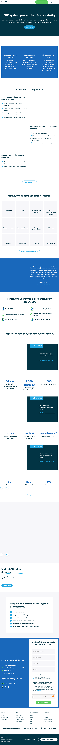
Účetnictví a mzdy (19, 719)
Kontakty (46, 717)
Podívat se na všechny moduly (29, 251)
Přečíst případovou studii (47, 360)
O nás (45, 715)
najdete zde (39, 690)
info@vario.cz (32, 728)
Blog (30, 721)
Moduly (31, 715)
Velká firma (4, 719)
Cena (30, 719)
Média (30, 723)
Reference (31, 717)
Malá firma (3, 715)
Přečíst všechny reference (29, 495)
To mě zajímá (7, 585)
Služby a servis (37, 346)
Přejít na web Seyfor (48, 739)
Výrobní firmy (18, 721)
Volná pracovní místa (29, 739)
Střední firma (4, 717)
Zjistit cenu (29, 27)
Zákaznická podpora (48, 719)
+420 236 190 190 (50, 728)
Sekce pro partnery (48, 721)
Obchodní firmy (19, 717)
